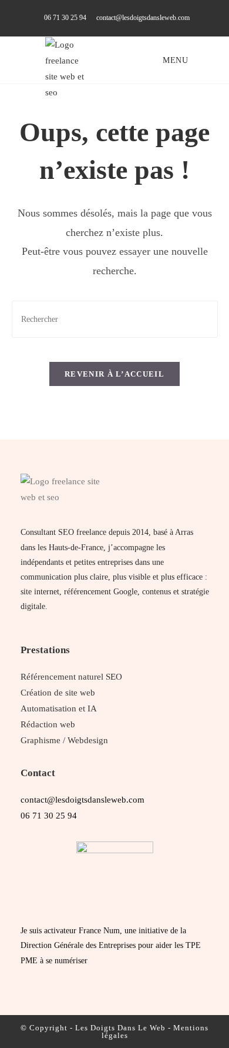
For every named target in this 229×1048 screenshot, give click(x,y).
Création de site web (58, 692)
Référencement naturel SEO (71, 676)
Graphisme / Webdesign (64, 740)
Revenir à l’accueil (114, 374)
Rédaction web (48, 724)
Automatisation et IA (59, 708)
